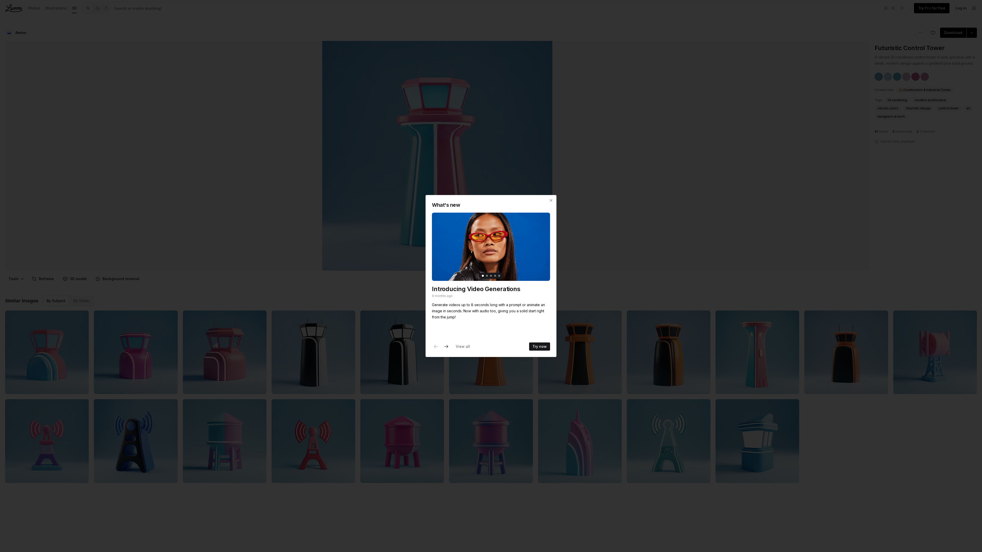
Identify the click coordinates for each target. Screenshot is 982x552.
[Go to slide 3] (491, 276)
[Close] (551, 200)
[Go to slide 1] (483, 276)
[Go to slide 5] (499, 276)
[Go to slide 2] (487, 276)
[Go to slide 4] (495, 276)
